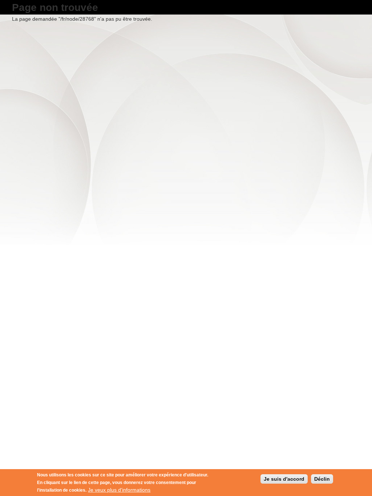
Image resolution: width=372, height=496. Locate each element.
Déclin (322, 479)
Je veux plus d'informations (119, 490)
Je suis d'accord (284, 479)
